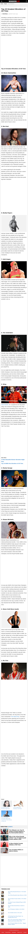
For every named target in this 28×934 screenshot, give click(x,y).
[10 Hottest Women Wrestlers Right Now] (6, 804)
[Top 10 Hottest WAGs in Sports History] (4, 850)
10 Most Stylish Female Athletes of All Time (16, 844)
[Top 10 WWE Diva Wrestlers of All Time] (18, 804)
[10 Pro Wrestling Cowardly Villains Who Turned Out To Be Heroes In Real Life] (6, 813)
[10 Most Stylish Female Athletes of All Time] (4, 844)
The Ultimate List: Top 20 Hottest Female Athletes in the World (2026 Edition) (17, 831)
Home (3, 932)
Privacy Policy (7, 932)
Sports (10, 826)
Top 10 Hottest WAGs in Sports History (16, 850)
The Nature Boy (15, 716)
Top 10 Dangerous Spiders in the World (16, 909)
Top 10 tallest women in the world (15, 912)
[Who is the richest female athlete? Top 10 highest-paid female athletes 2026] (4, 838)
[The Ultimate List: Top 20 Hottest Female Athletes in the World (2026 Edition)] (4, 831)
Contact (25, 932)
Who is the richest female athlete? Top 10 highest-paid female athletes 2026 (17, 838)
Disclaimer (14, 932)
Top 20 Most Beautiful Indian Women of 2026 (17, 895)
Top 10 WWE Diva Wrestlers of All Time (12, 463)
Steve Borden (4, 404)
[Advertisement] (14, 51)
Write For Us (19, 932)
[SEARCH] (26, 1)
